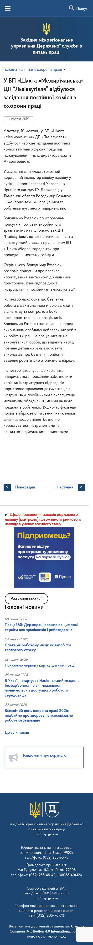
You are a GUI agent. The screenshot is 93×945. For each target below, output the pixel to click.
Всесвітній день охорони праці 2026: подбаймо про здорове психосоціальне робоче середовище (39, 716)
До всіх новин (17, 733)
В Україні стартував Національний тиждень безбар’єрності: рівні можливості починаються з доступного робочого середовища (42, 688)
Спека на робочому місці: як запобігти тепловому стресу (38, 647)
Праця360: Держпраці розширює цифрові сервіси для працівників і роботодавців (41, 627)
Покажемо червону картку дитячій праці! (40, 665)
